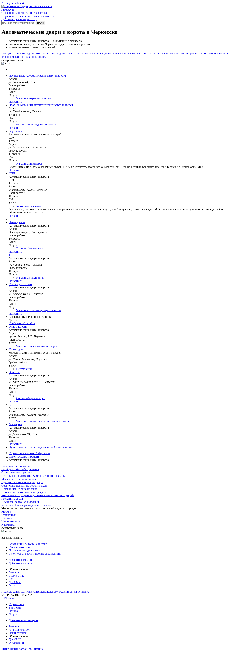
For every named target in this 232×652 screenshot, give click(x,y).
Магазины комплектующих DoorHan (38, 310)
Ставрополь (8, 514)
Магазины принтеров (29, 163)
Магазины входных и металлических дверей (43, 421)
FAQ (11, 578)
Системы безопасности (30, 248)
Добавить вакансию (21, 563)
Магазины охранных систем (28, 56)
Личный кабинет (19, 629)
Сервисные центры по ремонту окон (24, 485)
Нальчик (6, 518)
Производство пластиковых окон (69, 53)
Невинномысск (10, 521)
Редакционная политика (74, 591)
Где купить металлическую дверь (22, 482)
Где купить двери (12, 498)
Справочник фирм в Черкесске (28, 543)
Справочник (9, 16)
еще (52, 16)
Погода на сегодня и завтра (26, 550)
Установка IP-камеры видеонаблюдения (26, 505)
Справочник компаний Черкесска (29, 453)
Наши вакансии (18, 632)
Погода (35, 16)
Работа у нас (16, 575)
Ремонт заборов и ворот (30, 398)
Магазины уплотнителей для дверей (112, 53)
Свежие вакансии (20, 547)
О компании (16, 642)
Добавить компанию (21, 559)
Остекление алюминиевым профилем (24, 492)
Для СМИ (15, 582)
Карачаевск (8, 524)
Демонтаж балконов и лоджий (20, 501)
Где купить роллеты (13, 53)
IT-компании (24, 368)
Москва (6, 511)
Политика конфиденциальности (39, 591)
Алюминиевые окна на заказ (19, 488)
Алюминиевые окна (28, 205)
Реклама (34, 469)
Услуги (44, 16)
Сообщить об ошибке (14, 469)
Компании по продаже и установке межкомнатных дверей (37, 495)
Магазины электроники (30, 277)
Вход (33, 19)
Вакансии (24, 16)
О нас (12, 585)
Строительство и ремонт (24, 456)
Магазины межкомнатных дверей (36, 346)
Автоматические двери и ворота (36, 124)
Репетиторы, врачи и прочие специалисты (35, 553)
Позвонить (15, 101)
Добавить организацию (15, 19)
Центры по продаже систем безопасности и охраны (33, 475)
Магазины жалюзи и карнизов (154, 53)
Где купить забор (37, 53)
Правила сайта (10, 591)
